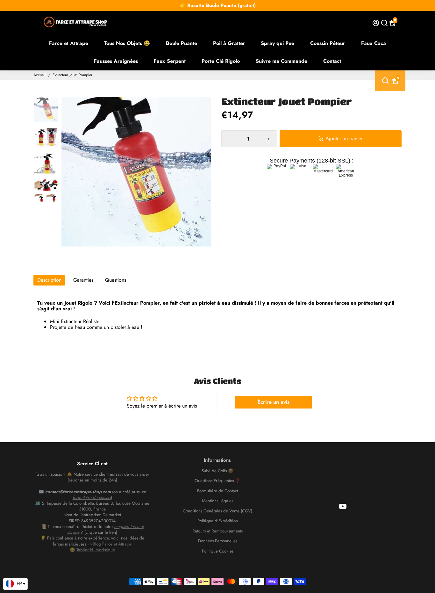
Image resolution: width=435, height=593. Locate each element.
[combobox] (15, 584)
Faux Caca (373, 43)
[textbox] (15, 584)
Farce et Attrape (68, 43)
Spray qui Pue (277, 43)
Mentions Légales (217, 500)
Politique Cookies (217, 551)
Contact (332, 61)
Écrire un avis (273, 402)
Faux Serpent (170, 61)
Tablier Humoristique (95, 550)
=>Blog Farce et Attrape (109, 544)
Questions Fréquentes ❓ (217, 480)
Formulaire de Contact (217, 491)
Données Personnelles (217, 541)
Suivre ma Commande (281, 61)
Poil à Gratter (229, 43)
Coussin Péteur (327, 43)
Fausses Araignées (116, 61)
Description (49, 280)
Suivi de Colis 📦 (217, 471)
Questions (115, 280)
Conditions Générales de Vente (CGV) (217, 511)
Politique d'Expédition (217, 521)
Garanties (83, 280)
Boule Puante (181, 43)
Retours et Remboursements (217, 531)
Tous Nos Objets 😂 (127, 43)
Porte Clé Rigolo (221, 61)
